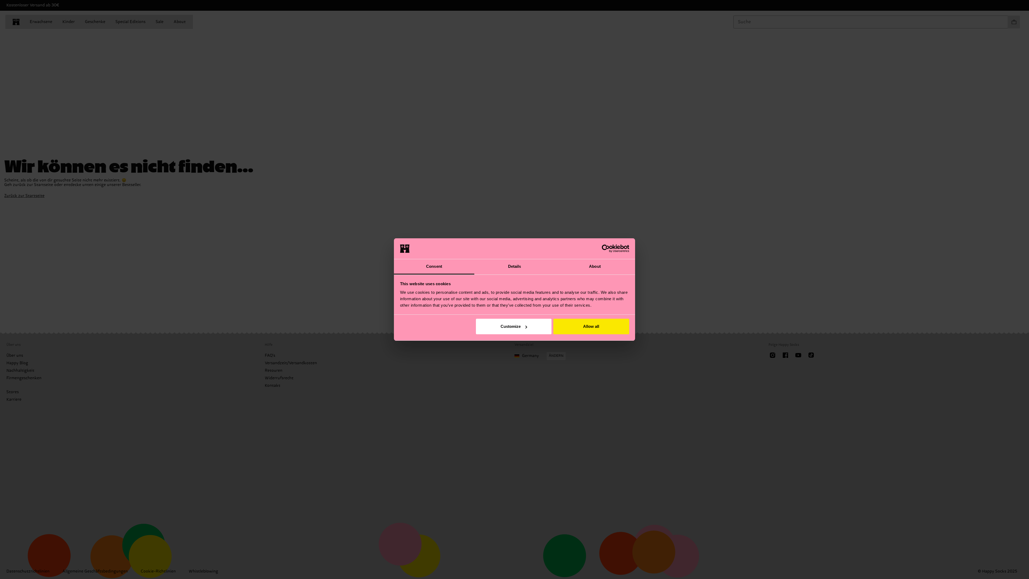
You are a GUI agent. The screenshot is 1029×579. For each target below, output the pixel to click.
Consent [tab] (434, 266)
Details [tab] (514, 266)
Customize (511, 326)
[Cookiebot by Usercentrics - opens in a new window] (605, 248)
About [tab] (595, 266)
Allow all (591, 326)
